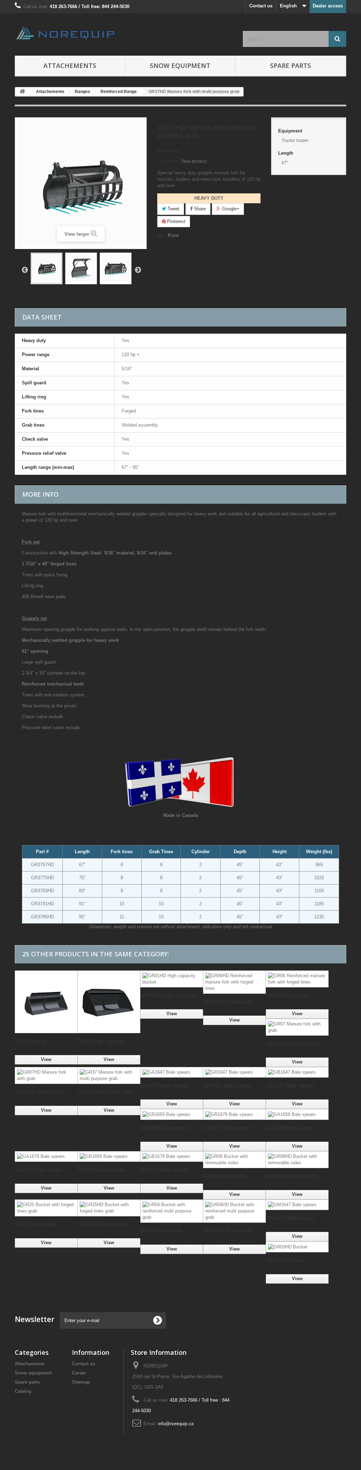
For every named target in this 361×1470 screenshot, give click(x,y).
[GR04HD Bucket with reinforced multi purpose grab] (234, 1211)
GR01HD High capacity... (169, 995)
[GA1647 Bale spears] (171, 1072)
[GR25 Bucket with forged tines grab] (46, 1207)
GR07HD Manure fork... (42, 1092)
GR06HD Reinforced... (229, 1002)
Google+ (230, 208)
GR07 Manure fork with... (295, 1044)
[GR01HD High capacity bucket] (171, 978)
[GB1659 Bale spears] (109, 1156)
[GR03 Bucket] (46, 1001)
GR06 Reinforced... (288, 995)
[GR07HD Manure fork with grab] (46, 1075)
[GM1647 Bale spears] (297, 1204)
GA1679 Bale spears (39, 1170)
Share (199, 208)
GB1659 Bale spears (102, 1170)
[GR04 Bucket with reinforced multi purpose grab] (171, 1211)
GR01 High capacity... (103, 1041)
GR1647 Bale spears (227, 1085)
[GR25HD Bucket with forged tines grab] (109, 1207)
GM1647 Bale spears (290, 1218)
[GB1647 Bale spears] (297, 1072)
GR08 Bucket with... (226, 1176)
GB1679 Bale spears (164, 1170)
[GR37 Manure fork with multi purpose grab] (109, 1075)
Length (286, 153)
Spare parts (290, 65)
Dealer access (328, 5)
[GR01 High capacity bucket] (109, 1001)
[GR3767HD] (46, 268)
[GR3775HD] (115, 268)
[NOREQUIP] (66, 33)
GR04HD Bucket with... (230, 1231)
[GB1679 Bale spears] (171, 1156)
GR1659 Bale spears (164, 1128)
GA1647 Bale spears (164, 1085)
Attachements (29, 1363)
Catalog (23, 1391)
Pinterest (175, 221)
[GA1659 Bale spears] (297, 1114)
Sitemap (81, 1382)
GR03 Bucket (30, 1041)
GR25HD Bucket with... (104, 1224)
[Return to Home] (22, 91)
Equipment (291, 131)
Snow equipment (33, 1373)
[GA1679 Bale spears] (46, 1156)
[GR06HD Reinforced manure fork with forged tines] (234, 982)
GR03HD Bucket (285, 1260)
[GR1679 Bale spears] (234, 1114)
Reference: (168, 151)
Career (79, 1373)
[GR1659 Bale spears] (171, 1114)
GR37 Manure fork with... (106, 1092)
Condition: (168, 161)
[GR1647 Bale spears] (234, 1072)
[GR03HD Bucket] (297, 1246)
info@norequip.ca (176, 1423)
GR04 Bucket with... (163, 1231)
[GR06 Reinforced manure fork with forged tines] (297, 978)
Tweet (172, 208)
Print (173, 235)
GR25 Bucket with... (38, 1224)
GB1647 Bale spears (290, 1085)
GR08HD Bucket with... (293, 1176)
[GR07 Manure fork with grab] (297, 1027)
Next (137, 269)
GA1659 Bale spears (290, 1128)
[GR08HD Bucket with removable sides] (297, 1159)
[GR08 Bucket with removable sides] (234, 1159)
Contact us (261, 5)
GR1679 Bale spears (227, 1128)
